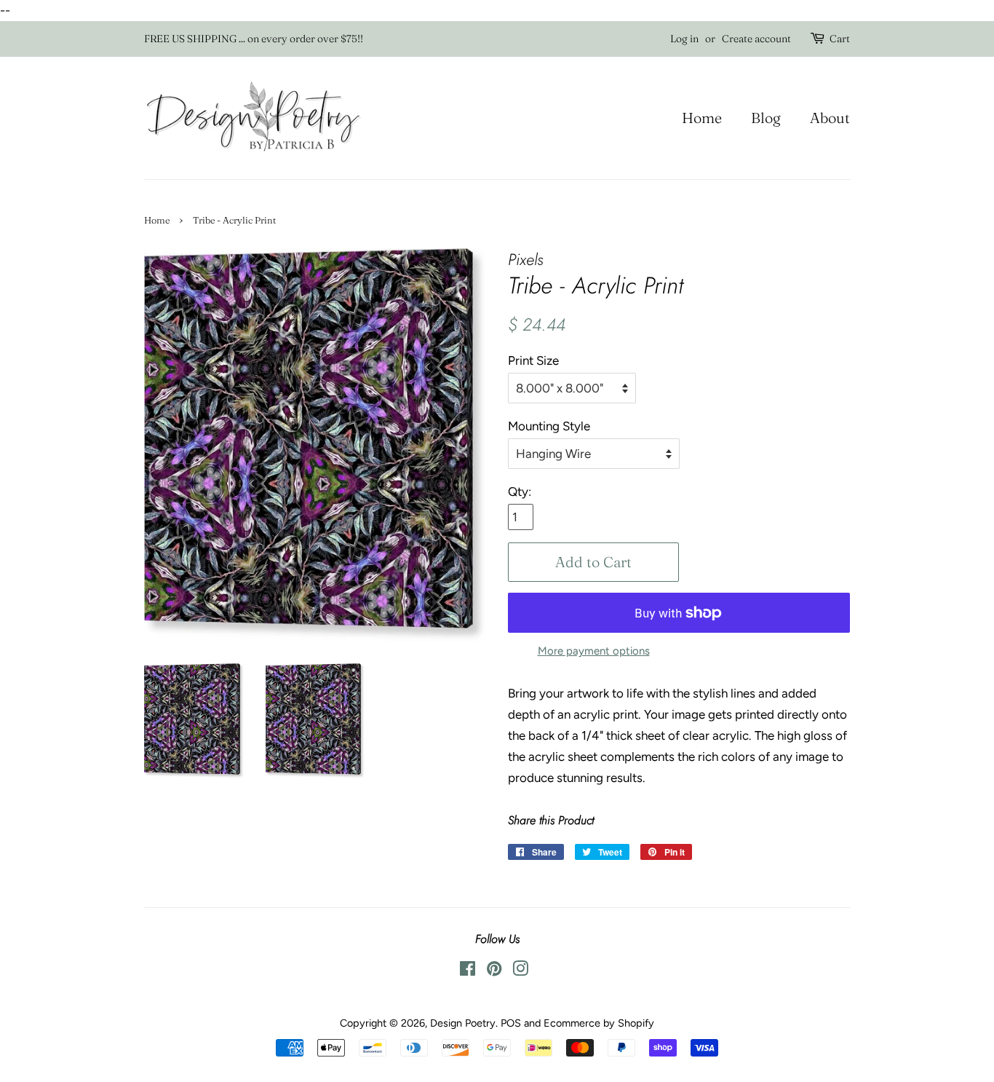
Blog (766, 117)
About (830, 117)
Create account (756, 38)
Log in (684, 38)
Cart (840, 38)
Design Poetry (463, 1023)
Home (702, 117)
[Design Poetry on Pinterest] (494, 971)
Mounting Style (549, 426)
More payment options (594, 651)
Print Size (533, 360)
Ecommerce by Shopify (599, 1023)
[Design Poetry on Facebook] (467, 971)
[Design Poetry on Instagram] (520, 971)
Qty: (519, 491)
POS (511, 1023)
